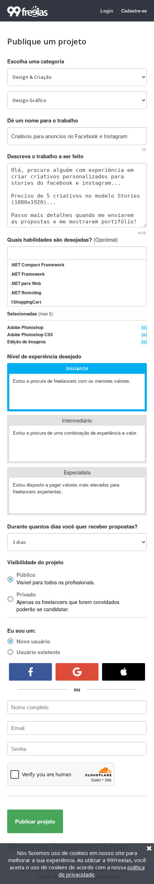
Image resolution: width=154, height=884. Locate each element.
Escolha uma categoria (35, 61)
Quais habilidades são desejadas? (62, 239)
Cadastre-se (134, 10)
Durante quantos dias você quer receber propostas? (72, 526)
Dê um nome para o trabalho (42, 120)
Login (106, 10)
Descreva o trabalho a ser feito (45, 156)
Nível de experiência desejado (44, 356)
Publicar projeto (35, 821)
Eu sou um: (21, 630)
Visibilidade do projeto (35, 562)
